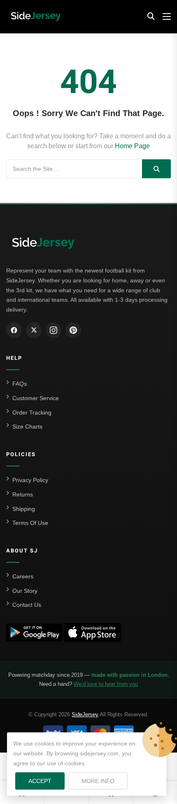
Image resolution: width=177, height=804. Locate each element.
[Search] (156, 168)
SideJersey (85, 714)
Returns (22, 494)
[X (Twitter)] (34, 330)
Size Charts (27, 426)
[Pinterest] (73, 330)
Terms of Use (30, 523)
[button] (151, 16)
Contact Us (26, 604)
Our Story (24, 590)
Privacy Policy (30, 480)
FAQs (19, 383)
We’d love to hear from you (106, 684)
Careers (22, 576)
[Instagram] (53, 330)
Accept (39, 781)
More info (105, 780)
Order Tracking (31, 412)
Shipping (23, 509)
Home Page (132, 145)
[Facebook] (14, 330)
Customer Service (35, 398)
